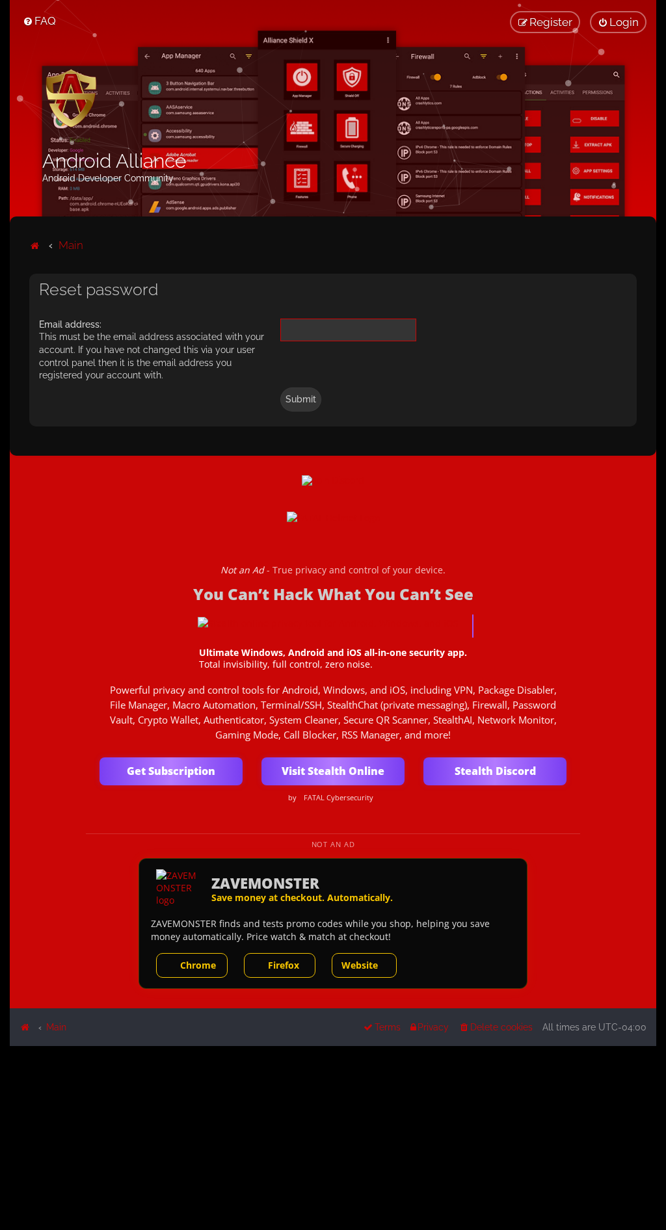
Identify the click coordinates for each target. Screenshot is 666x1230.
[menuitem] (39, 21)
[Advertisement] (333, 1137)
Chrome (198, 965)
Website (359, 965)
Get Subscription (171, 771)
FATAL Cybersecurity (338, 797)
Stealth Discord (495, 771)
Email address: (70, 324)
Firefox (283, 965)
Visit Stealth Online (333, 771)
